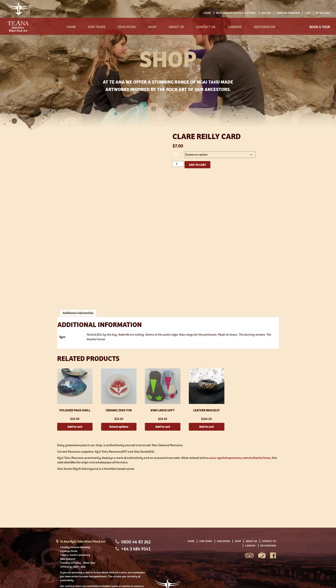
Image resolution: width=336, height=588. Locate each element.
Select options (118, 427)
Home (71, 27)
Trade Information (288, 13)
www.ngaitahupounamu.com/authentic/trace (239, 458)
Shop (152, 27)
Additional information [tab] (78, 313)
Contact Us (205, 27)
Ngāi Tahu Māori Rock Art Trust (236, 13)
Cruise (207, 13)
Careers (235, 27)
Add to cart (197, 165)
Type (176, 153)
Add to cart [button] (74, 427)
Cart (308, 13)
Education (127, 27)
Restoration (264, 27)
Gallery (266, 13)
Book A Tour (320, 27)
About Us (176, 27)
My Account (323, 13)
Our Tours (97, 27)
